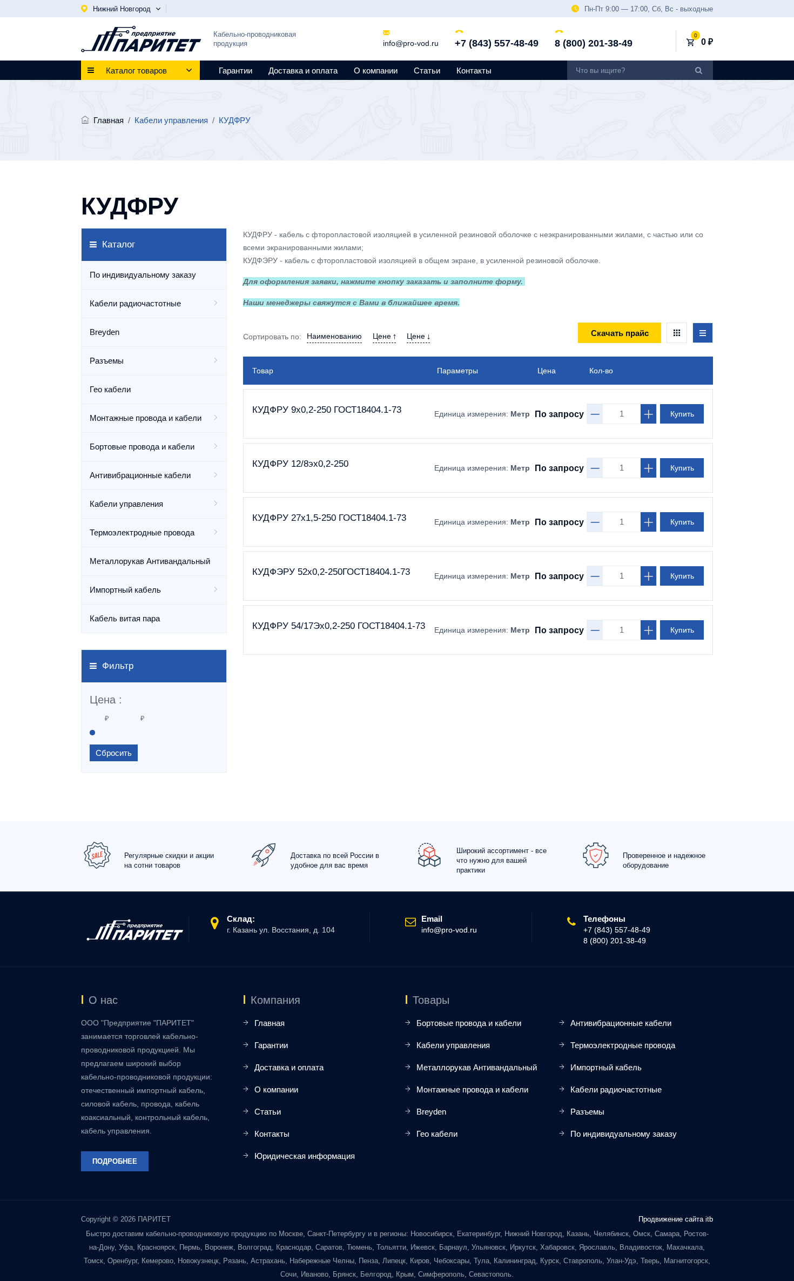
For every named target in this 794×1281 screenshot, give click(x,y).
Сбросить (114, 752)
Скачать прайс (620, 333)
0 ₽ (707, 41)
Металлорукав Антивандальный (150, 561)
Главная (108, 120)
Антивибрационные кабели (140, 475)
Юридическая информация (304, 1156)
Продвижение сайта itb (675, 1219)
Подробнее (114, 1161)
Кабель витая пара (125, 618)
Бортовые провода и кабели (142, 446)
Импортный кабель (125, 589)
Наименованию (334, 336)
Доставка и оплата (303, 70)
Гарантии (235, 70)
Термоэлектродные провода (142, 532)
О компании (376, 70)
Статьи (427, 70)
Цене (383, 336)
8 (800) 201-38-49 (593, 43)
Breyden (104, 332)
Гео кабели (110, 389)
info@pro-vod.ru (411, 43)
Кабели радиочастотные (135, 303)
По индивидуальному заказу (143, 274)
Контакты (474, 70)
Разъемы (107, 360)
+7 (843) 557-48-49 (497, 43)
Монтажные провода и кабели (145, 417)
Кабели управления (126, 503)
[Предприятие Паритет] (141, 38)
